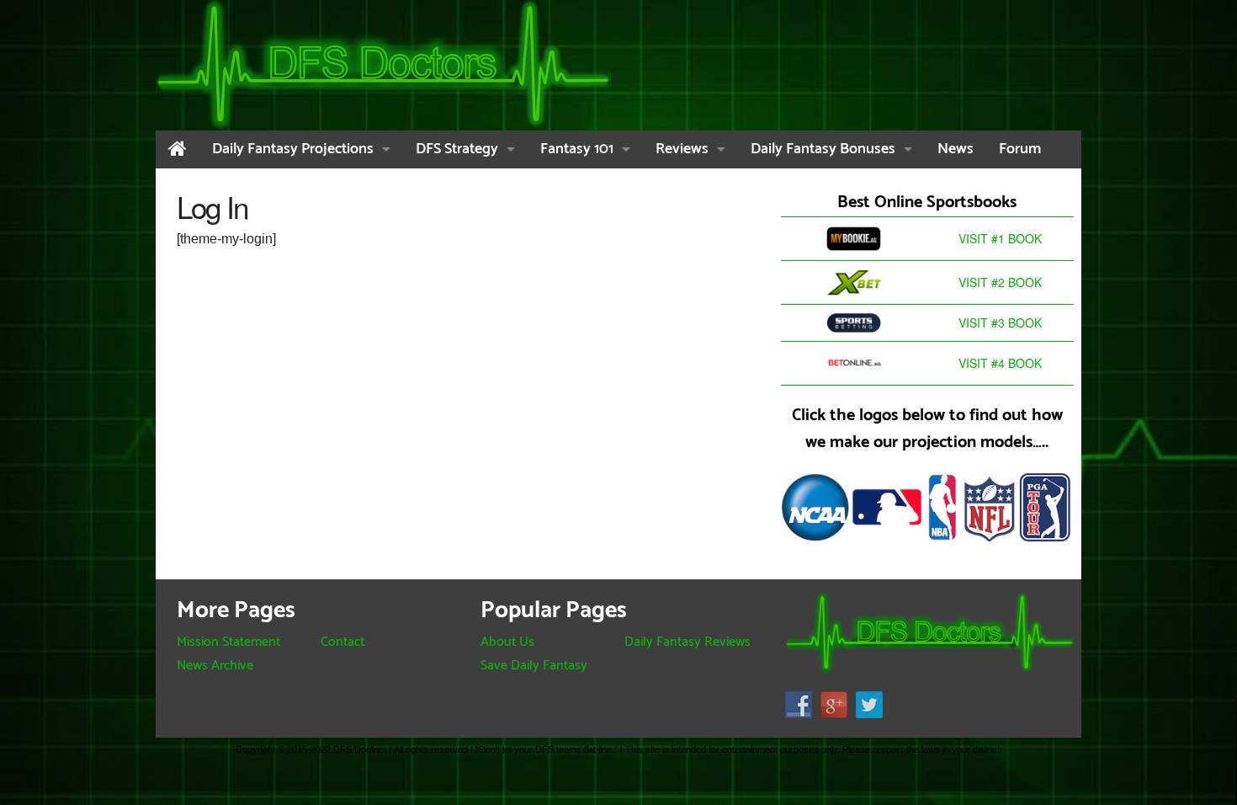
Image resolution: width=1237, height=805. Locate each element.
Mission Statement (228, 642)
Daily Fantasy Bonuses (823, 149)
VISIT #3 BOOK (1000, 322)
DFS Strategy (457, 149)
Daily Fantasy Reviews (687, 642)
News (955, 149)
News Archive (215, 665)
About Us (507, 642)
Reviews (682, 149)
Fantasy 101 (576, 149)
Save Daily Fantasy (533, 665)
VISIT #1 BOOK (1000, 238)
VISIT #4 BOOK (1000, 363)
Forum (1020, 149)
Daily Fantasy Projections (293, 149)
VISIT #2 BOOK (1000, 282)
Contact (342, 642)
